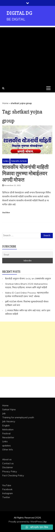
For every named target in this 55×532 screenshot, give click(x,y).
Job (4, 413)
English (6, 425)
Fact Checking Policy (13, 475)
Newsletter (8, 437)
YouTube (6, 485)
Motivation (7, 429)
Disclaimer (7, 467)
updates (6, 445)
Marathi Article (19, 160)
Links (6, 160)
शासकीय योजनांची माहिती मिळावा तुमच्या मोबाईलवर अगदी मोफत (25, 173)
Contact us (8, 463)
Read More (6, 212)
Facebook (7, 489)
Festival (6, 433)
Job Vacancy (8, 421)
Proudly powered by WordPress (26, 521)
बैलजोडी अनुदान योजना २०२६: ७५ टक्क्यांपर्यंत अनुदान (28, 278)
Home (5, 103)
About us (7, 459)
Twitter (6, 497)
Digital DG (19, 13)
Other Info (7, 449)
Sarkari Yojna (9, 409)
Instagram (7, 493)
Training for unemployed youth (18, 417)
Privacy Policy (9, 471)
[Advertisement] (27, 55)
